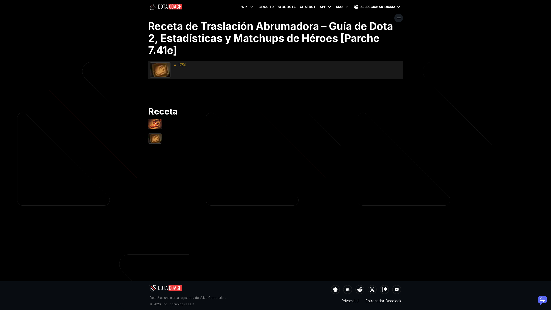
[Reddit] (359, 290)
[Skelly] (335, 290)
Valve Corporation (212, 297)
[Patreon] (384, 290)
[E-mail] (396, 290)
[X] (372, 290)
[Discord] (347, 290)
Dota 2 (154, 297)
